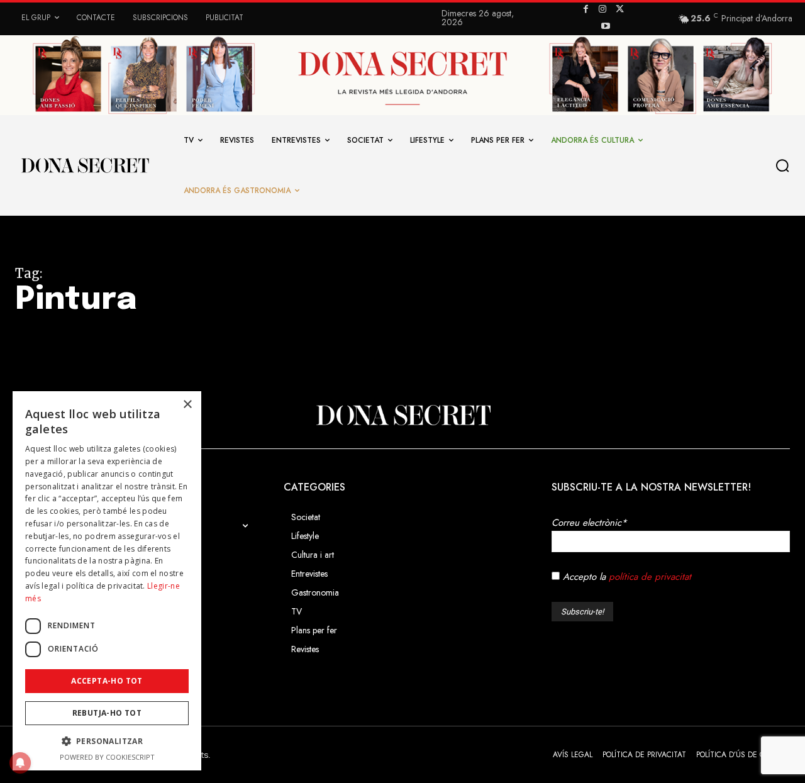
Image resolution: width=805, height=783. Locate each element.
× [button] (187, 404)
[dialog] (107, 580)
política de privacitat (650, 577)
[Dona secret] (84, 165)
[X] (619, 9)
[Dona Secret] (402, 415)
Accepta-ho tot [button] (107, 680)
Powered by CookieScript (107, 757)
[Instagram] (602, 9)
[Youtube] (606, 26)
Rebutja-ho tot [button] (107, 713)
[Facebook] (585, 9)
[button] (785, 165)
